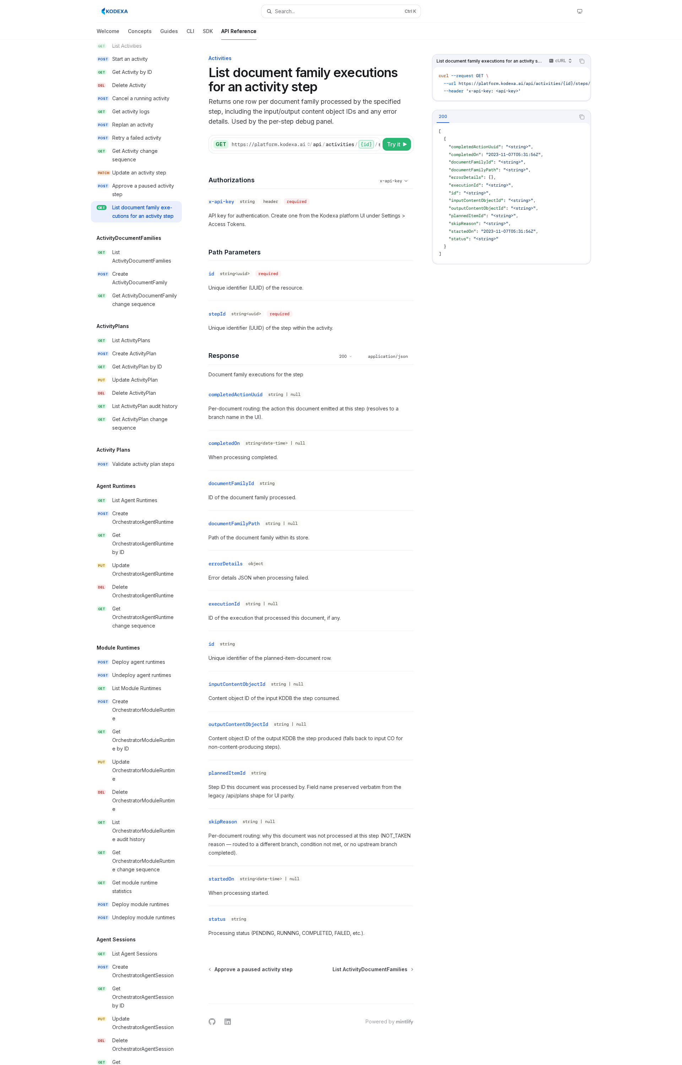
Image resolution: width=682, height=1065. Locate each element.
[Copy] (373, 144)
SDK (208, 31)
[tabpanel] (511, 193)
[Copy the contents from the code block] (581, 61)
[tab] (443, 116)
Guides (169, 31)
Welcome (108, 31)
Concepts (140, 31)
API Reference (238, 31)
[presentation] (142, 552)
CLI (190, 31)
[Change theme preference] (579, 11)
